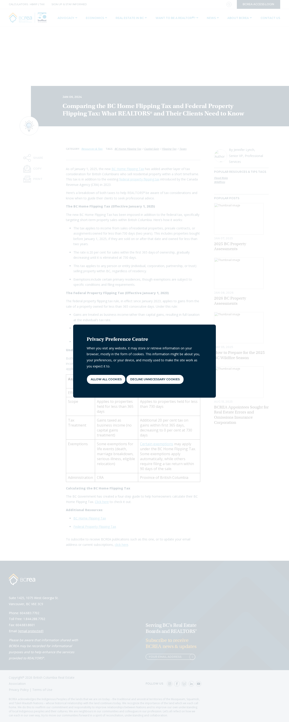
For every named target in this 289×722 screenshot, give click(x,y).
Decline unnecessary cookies (155, 379)
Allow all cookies (106, 379)
